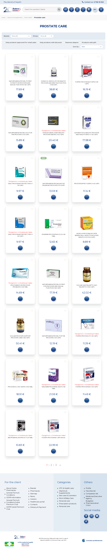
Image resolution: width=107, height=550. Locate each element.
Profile (88, 488)
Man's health (28, 17)
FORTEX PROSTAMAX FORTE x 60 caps (86, 83)
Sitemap (33, 494)
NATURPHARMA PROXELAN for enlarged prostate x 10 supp (53, 184)
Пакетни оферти (71, 42)
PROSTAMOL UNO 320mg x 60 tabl (20, 387)
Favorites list (91, 491)
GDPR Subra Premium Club (15, 508)
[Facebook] (86, 516)
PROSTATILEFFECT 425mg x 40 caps (86, 183)
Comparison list (92, 494)
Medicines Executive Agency (94, 497)
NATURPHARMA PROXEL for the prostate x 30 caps (53, 337)
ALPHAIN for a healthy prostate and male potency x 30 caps (86, 133)
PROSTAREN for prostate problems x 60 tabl (20, 286)
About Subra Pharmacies (11, 489)
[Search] (59, 9)
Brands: (7, 36)
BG (95, 9)
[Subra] (12, 9)
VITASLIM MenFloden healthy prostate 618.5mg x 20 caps (53, 133)
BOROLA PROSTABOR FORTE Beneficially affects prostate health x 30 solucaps (87, 235)
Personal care (64, 501)
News (32, 496)
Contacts (33, 504)
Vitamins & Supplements (14, 17)
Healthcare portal (37, 502)
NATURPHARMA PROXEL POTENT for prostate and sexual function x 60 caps (53, 286)
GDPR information (13, 497)
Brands (33, 488)
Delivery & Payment (38, 507)
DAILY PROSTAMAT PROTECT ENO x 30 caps (20, 184)
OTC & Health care (66, 488)
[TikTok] (86, 521)
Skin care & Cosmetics (67, 495)
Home (3, 17)
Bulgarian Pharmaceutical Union (92, 503)
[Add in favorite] (32, 57)
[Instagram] (91, 516)
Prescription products (67, 504)
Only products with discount (51, 42)
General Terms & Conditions (12, 494)
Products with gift (89, 42)
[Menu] (101, 9)
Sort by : (76, 46)
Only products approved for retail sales (21, 42)
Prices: (35, 36)
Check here (25, 545)
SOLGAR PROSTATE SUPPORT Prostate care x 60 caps (20, 337)
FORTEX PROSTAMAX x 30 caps (87, 387)
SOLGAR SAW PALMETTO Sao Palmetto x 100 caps (86, 286)
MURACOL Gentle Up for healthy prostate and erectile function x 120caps (53, 83)
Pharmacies (35, 491)
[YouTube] (97, 516)
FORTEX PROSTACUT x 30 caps (87, 336)
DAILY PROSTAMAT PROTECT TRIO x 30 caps (20, 235)
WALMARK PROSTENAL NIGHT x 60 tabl (53, 387)
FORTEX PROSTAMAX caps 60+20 (53, 437)
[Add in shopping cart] (20, 95)
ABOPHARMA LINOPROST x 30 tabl (20, 437)
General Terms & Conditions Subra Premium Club (13, 502)
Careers (33, 499)
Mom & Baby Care (66, 498)
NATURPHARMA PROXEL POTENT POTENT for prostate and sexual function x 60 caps (20, 83)
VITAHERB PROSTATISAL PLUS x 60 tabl (53, 235)
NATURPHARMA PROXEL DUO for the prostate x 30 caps (20, 133)
